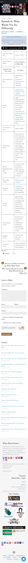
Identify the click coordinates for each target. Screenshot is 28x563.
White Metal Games (7, 31)
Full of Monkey (19, 247)
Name (3, 304)
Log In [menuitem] (1, 1)
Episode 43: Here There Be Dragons (10, 400)
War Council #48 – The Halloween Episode (11, 371)
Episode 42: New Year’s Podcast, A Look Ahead (12, 406)
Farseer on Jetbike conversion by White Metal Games (13, 265)
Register (23, 484)
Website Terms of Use (7, 471)
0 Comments (19, 31)
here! (16, 155)
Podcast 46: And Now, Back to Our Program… (12, 383)
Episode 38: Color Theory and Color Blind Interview (13, 429)
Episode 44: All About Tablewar (9, 394)
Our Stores (7, 557)
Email (16, 304)
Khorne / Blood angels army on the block (20, 121)
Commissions (20, 555)
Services (11, 555)
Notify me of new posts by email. (12, 323)
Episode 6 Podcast (14, 37)
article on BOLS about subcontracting (20, 115)
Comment (4, 289)
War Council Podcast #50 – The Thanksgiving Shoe (13, 358)
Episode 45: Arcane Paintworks (8, 389)
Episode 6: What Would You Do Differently (10, 25)
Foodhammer (18, 157)
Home (5, 555)
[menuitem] (25, 2)
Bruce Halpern (22, 489)
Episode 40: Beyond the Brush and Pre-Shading (12, 423)
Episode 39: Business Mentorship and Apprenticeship (13, 417)
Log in (23, 482)
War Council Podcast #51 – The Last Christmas (12, 353)
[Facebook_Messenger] (24, 559)
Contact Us (10, 559)
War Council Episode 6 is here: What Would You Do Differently (14, 271)
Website (3, 311)
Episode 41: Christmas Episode (8, 412)
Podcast (4, 33)
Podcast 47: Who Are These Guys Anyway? (11, 377)
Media (15, 557)
